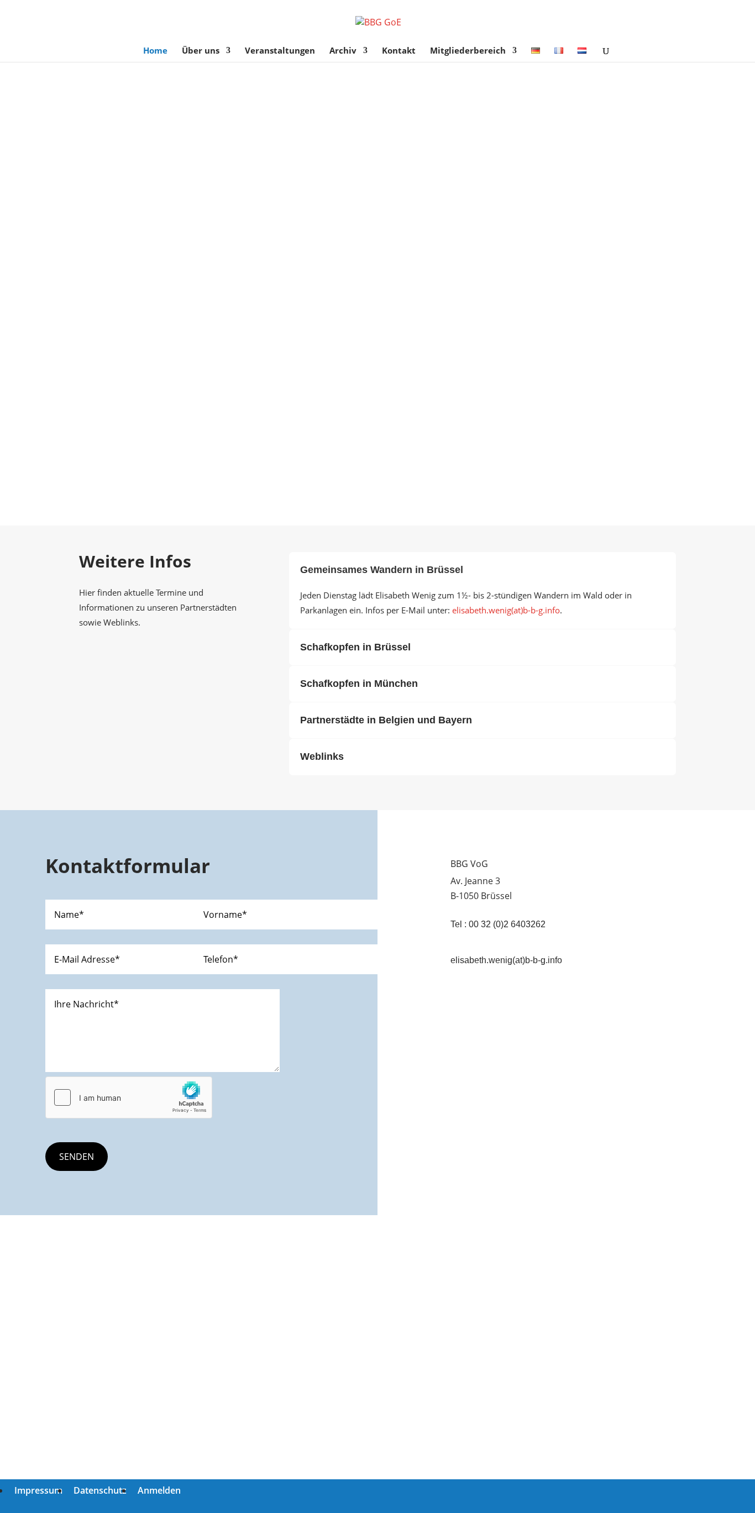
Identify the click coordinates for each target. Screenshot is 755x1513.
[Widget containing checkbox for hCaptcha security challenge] (128, 1097)
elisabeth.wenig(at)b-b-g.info (506, 610)
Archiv (342, 51)
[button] (377, 421)
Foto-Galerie (351, 468)
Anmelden (159, 1490)
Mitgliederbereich (468, 51)
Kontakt (399, 51)
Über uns (200, 51)
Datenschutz (100, 1490)
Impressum (38, 1490)
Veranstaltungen (280, 51)
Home (155, 51)
